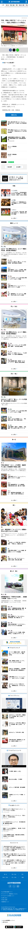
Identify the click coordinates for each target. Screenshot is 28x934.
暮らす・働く (21, 5)
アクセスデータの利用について (8, 895)
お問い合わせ (4, 897)
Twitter (14, 886)
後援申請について (5, 901)
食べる (7, 5)
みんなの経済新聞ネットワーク (14, 915)
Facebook (10, 886)
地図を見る (14, 115)
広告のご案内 (4, 899)
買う (17, 5)
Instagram (17, 886)
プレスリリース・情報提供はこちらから (10, 893)
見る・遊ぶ (12, 5)
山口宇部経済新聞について (7, 891)
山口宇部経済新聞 (14, 2)
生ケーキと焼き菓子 (9, 62)
